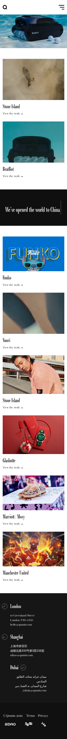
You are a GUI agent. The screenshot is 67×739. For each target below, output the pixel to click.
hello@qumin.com (21, 624)
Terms (30, 715)
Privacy (43, 715)
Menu (61, 7)
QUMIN (5, 7)
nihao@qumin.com (21, 655)
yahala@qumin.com (34, 690)
